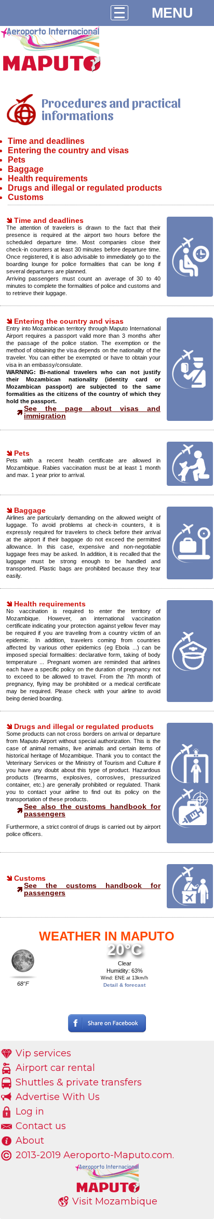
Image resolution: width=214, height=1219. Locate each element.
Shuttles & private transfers (79, 1082)
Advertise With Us (58, 1097)
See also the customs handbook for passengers (92, 810)
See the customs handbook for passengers (92, 889)
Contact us (41, 1126)
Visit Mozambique (114, 1201)
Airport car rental (55, 1068)
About (30, 1140)
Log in (30, 1111)
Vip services (43, 1053)
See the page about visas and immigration (92, 412)
